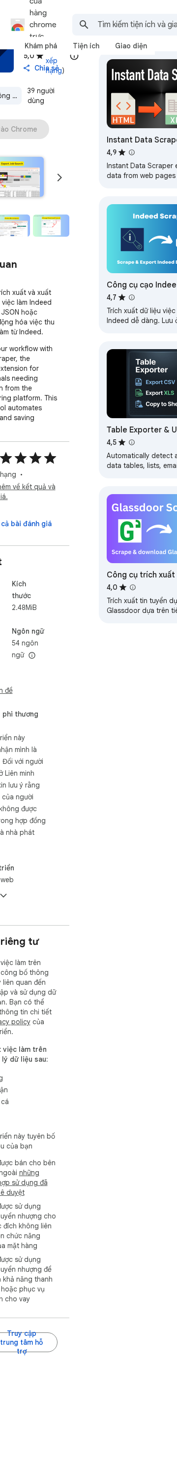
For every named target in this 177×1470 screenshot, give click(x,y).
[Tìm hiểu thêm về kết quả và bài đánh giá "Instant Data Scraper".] (132, 152)
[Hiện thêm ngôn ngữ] (32, 656)
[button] (51, 226)
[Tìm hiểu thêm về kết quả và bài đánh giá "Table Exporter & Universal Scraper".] (132, 442)
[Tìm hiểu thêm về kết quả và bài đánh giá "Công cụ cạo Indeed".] (132, 297)
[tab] (41, 46)
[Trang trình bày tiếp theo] (59, 177)
